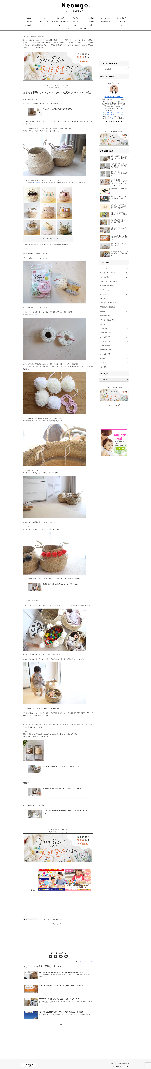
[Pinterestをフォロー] (114, 122)
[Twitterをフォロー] (107, 122)
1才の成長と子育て (114, 332)
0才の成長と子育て (114, 328)
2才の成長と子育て (114, 337)
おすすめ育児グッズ (114, 277)
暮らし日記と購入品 (114, 294)
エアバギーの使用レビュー (114, 320)
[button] (126, 69)
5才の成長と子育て (114, 350)
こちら (35, 314)
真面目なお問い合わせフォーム (115, 114)
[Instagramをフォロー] (109, 122)
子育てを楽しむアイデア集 (114, 302)
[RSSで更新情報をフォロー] (121, 122)
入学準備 (114, 358)
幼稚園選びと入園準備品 (114, 307)
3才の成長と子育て (114, 341)
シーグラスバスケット (44, 919)
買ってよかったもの (57, 919)
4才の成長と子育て (114, 345)
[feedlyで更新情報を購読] (119, 122)
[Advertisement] (58, 903)
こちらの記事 (36, 182)
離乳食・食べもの (114, 315)
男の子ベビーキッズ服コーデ (114, 281)
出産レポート (114, 324)
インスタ (112, 118)
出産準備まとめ (114, 298)
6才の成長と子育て (114, 354)
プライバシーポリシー (122, 1063)
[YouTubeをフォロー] (111, 122)
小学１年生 (114, 367)
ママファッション (114, 290)
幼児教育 (114, 311)
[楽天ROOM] (116, 122)
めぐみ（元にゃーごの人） (114, 97)
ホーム (113, 1063)
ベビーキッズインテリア (31, 919)
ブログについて (114, 268)
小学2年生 (114, 362)
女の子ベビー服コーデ (114, 285)
